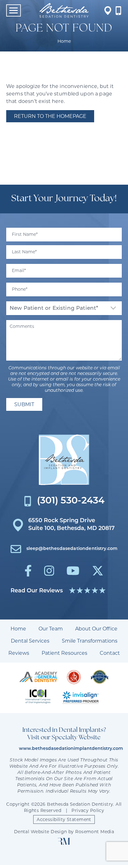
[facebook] (28, 570)
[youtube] (73, 570)
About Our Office (96, 629)
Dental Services (30, 641)
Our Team (51, 629)
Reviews (18, 653)
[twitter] (97, 570)
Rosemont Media (94, 831)
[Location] (107, 10)
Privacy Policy (87, 810)
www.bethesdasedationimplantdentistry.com (71, 748)
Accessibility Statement (64, 819)
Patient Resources (64, 653)
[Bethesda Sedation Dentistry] (64, 460)
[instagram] (49, 570)
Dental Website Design (40, 831)
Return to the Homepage (50, 116)
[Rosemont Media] (64, 843)
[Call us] (118, 10)
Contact (110, 653)
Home (64, 41)
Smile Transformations (89, 641)
